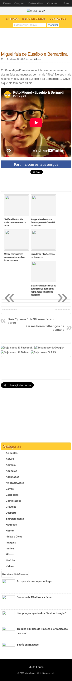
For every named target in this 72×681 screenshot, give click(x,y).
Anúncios (11, 470)
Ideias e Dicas (14, 536)
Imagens (11, 542)
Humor (10, 530)
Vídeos (37, 59)
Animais (11, 465)
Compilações (13, 500)
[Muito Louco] (36, 11)
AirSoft (10, 459)
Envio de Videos (35, 3)
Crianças (11, 506)
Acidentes (11, 453)
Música (10, 554)
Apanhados (12, 476)
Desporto (11, 512)
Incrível (10, 548)
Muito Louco (36, 666)
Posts (66, 3)
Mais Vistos (7, 574)
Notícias (10, 560)
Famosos (11, 524)
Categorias (19, 3)
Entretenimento (15, 518)
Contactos (52, 3)
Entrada (7, 3)
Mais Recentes (21, 574)
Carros (10, 488)
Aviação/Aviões (15, 482)
